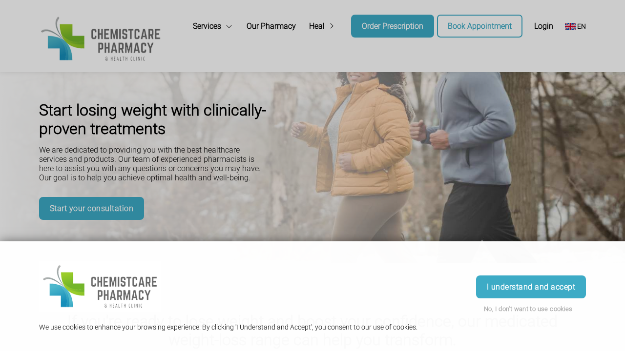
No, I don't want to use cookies (528, 308)
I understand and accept (531, 287)
